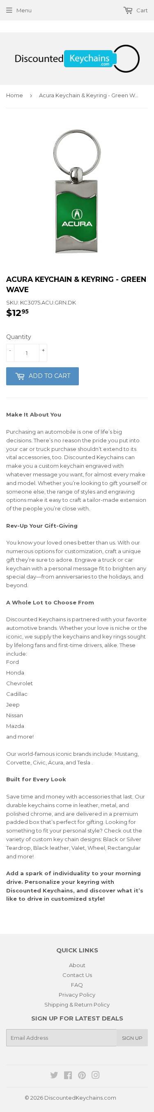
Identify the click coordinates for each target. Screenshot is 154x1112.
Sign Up (132, 1038)
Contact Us (77, 975)
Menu (24, 10)
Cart (141, 10)
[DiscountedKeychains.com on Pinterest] (82, 1076)
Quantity (18, 337)
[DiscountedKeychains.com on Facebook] (68, 1076)
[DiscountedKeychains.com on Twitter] (54, 1076)
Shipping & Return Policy (77, 1004)
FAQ (77, 985)
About (77, 965)
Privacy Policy (77, 994)
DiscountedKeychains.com (80, 1097)
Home (14, 95)
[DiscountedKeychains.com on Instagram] (96, 1076)
